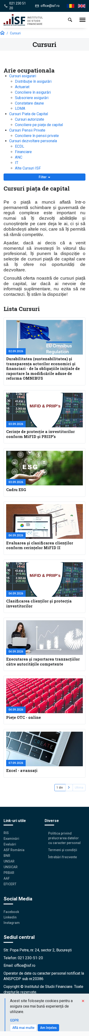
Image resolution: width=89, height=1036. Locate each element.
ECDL (19, 146)
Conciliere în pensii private (37, 135)
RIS (6, 833)
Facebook (11, 912)
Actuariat (22, 87)
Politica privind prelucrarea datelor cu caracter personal (64, 838)
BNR (7, 856)
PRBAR (9, 873)
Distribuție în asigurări (33, 81)
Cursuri (15, 33)
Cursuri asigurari (22, 76)
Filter (43, 177)
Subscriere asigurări (31, 98)
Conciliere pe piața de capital (39, 125)
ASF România (14, 850)
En (80, 6)
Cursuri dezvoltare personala (33, 141)
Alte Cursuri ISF (28, 168)
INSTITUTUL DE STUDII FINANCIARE (35, 20)
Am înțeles (48, 1028)
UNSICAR (11, 867)
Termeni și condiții (62, 850)
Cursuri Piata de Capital (28, 114)
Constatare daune (29, 103)
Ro (69, 6)
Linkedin (10, 917)
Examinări (11, 838)
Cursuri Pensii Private (27, 130)
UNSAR (9, 861)
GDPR (14, 1020)
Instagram (12, 923)
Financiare (23, 152)
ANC (18, 157)
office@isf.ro (50, 6)
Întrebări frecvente (62, 857)
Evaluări (10, 844)
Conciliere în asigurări (33, 92)
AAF (7, 878)
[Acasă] (15, 20)
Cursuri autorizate (29, 119)
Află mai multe (23, 1028)
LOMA (20, 108)
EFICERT (10, 884)
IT (16, 162)
